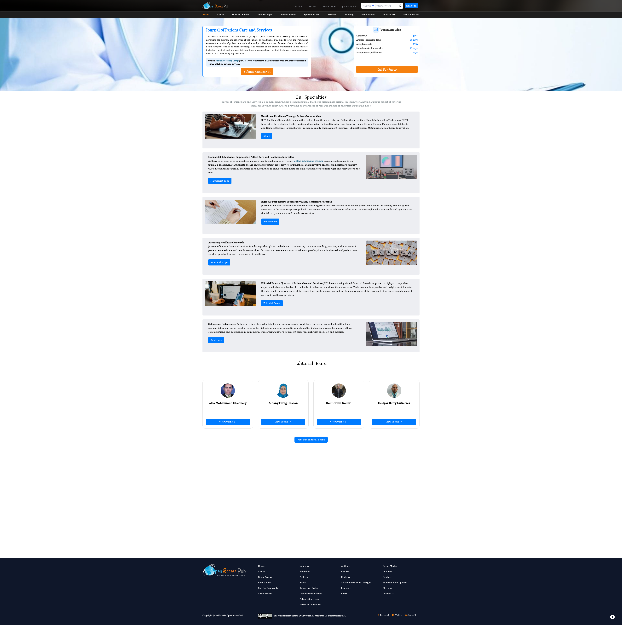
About (312, 6)
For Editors (389, 14)
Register (411, 5)
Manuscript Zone (219, 180)
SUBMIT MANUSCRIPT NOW (343, 535)
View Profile (226, 421)
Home (298, 6)
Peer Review (270, 221)
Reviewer (346, 577)
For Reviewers (411, 14)
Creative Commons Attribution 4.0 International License (322, 616)
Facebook (384, 615)
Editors (345, 571)
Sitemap (387, 588)
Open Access (265, 577)
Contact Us (389, 593)
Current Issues (288, 14)
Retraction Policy (308, 588)
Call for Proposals (268, 588)
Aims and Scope (219, 262)
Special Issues (311, 14)
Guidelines (216, 340)
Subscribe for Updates (395, 582)
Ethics (302, 582)
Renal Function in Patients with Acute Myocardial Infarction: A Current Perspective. (272, 521)
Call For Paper (387, 69)
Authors (345, 566)
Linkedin (412, 615)
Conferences (265, 593)
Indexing (348, 14)
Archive (331, 14)
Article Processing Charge (227, 60)
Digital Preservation (310, 593)
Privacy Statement (309, 599)
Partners (387, 571)
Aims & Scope (264, 14)
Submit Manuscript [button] (257, 71)
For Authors (368, 14)
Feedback (304, 571)
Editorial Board (240, 14)
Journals (348, 6)
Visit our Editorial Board (311, 439)
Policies (328, 6)
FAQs (344, 593)
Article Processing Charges (356, 582)
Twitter (399, 615)
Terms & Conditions (310, 604)
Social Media (390, 566)
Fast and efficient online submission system (291, 536)
